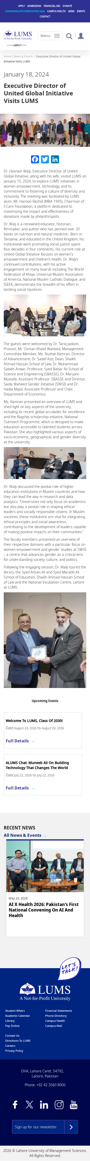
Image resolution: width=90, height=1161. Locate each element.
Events (81, 11)
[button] (69, 35)
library (10, 1021)
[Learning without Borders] (16, 45)
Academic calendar (17, 1016)
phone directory (56, 1016)
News (71, 11)
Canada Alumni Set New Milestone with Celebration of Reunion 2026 (41, 909)
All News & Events (22, 835)
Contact (45, 16)
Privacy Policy (14, 1051)
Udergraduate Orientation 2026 (25, 11)
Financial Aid (52, 6)
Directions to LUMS (17, 1040)
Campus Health (56, 11)
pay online (12, 1026)
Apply (21, 6)
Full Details (17, 741)
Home (8, 56)
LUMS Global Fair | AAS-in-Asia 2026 (36, 720)
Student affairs (15, 1010)
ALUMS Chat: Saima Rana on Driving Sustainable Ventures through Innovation (41, 765)
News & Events (23, 56)
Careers (10, 1045)
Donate (67, 6)
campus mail (53, 1026)
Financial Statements (58, 1010)
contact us (12, 1035)
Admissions (34, 6)
